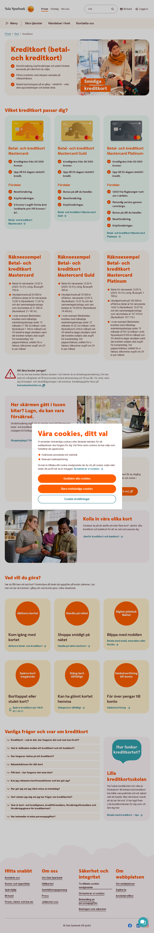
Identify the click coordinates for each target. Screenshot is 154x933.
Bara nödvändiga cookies (77, 489)
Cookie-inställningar (77, 499)
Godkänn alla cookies (77, 478)
